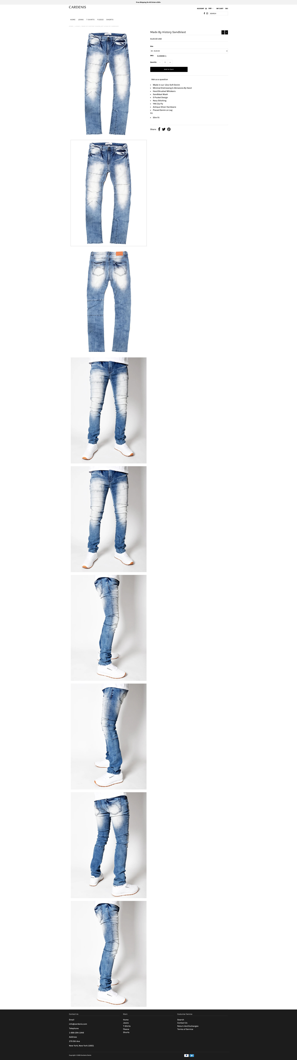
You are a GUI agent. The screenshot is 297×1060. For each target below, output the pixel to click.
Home (72, 20)
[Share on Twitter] (164, 129)
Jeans (81, 20)
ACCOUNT (201, 8)
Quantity (153, 62)
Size (151, 46)
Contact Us (182, 1023)
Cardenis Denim (86, 1055)
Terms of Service (185, 1029)
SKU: (152, 55)
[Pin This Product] (169, 129)
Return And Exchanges (187, 1026)
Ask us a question (159, 79)
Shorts (109, 20)
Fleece (100, 20)
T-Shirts (90, 20)
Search (180, 1020)
